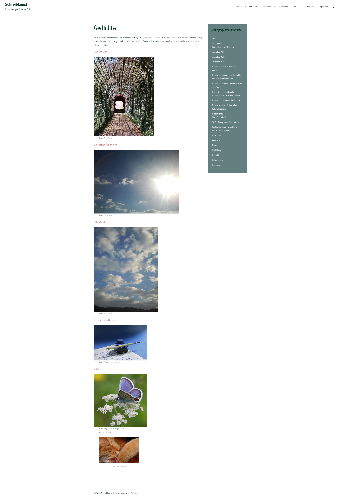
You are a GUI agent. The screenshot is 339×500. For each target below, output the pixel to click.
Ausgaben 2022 (218, 52)
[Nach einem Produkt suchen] (333, 7)
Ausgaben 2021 (218, 57)
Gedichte (216, 140)
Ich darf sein (99, 222)
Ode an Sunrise (105, 432)
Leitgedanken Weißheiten (223, 47)
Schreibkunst (16, 4)
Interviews (216, 135)
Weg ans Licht (100, 52)
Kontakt (296, 6)
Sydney (134, 493)
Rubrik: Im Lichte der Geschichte (226, 100)
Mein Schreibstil (219, 117)
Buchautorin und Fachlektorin (224, 127)
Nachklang (283, 6)
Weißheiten (249, 6)
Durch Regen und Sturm (105, 145)
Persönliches (266, 6)
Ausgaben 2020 (218, 62)
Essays (215, 145)
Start (237, 6)
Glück (96, 369)
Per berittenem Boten (104, 320)
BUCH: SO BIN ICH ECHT (222, 130)
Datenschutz (309, 6)
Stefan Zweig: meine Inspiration (225, 122)
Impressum (323, 6)
